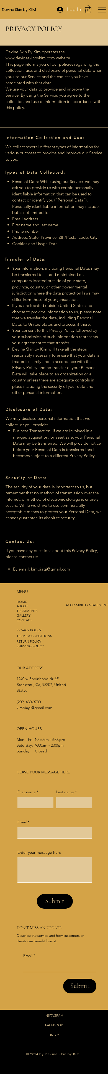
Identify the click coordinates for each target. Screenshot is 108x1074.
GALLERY (23, 615)
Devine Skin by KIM (19, 9)
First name (27, 791)
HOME (22, 602)
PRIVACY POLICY (29, 630)
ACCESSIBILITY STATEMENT (87, 605)
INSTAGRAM (54, 1015)
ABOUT (22, 606)
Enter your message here (39, 852)
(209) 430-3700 (29, 701)
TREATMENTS (27, 611)
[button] (88, 9)
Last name (66, 791)
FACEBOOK (54, 1025)
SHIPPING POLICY (30, 646)
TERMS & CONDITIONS (34, 636)
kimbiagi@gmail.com (50, 569)
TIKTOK (54, 1035)
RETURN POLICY (29, 641)
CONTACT (24, 620)
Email (29, 955)
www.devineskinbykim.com (30, 57)
